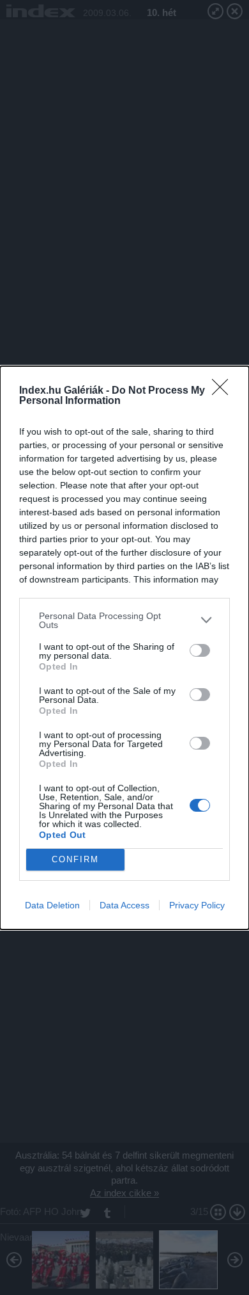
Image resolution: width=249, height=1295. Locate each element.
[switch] (200, 650)
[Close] (224, 391)
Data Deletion (52, 905)
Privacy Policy (197, 905)
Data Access (124, 905)
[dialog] (124, 647)
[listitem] (124, 620)
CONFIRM (75, 859)
